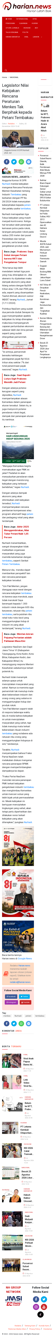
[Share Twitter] (14, 161)
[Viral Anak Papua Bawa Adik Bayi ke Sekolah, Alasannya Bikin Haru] (11, 1060)
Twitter (25, 997)
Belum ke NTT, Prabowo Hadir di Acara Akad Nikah (45, 121)
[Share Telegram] (28, 161)
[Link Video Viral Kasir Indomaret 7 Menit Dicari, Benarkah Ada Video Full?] (11, 1082)
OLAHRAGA (23, 23)
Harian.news (24, 965)
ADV (36, 28)
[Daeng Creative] (13, 1304)
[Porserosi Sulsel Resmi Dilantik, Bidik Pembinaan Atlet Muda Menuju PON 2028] (11, 1265)
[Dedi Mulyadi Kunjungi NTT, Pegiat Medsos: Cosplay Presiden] (12, 1218)
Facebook (12, 997)
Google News (25, 958)
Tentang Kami (30, 1326)
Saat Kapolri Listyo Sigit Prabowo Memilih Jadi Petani (17, 379)
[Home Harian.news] (27, 7)
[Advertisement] (27, 54)
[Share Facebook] (6, 161)
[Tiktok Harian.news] (40, 1314)
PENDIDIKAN (10, 23)
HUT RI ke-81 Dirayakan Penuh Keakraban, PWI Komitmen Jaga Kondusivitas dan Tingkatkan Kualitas (45, 299)
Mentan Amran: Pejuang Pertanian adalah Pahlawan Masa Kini (19, 637)
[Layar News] (13, 1299)
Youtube (26, 1002)
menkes (7, 1016)
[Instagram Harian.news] (36, 1307)
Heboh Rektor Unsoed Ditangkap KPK (29, 1201)
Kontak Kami (44, 1326)
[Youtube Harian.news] (44, 1307)
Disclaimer (47, 1329)
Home (9, 19)
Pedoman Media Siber (17, 1329)
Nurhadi (6, 183)
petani (27, 205)
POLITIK (25, 32)
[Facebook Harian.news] (36, 1299)
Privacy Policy (34, 1329)
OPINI (35, 19)
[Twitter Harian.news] (44, 1299)
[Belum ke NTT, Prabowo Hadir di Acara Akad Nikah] (12, 1103)
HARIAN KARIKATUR (13, 37)
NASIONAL (26, 1167)
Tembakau (15, 194)
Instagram (12, 1002)
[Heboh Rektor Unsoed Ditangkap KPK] (11, 1195)
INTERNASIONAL (22, 19)
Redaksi (11, 124)
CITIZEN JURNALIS (12, 28)
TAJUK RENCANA (12, 32)
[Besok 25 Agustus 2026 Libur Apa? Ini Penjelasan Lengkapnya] (10, 1173)
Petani (5, 564)
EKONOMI (27, 28)
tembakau (25, 208)
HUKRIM (35, 23)
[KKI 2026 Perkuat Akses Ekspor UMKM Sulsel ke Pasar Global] (12, 1242)
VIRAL (26, 37)
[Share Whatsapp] (21, 161)
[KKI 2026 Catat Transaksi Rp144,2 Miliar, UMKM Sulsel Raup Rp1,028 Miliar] (12, 1150)
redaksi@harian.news (20, 982)
